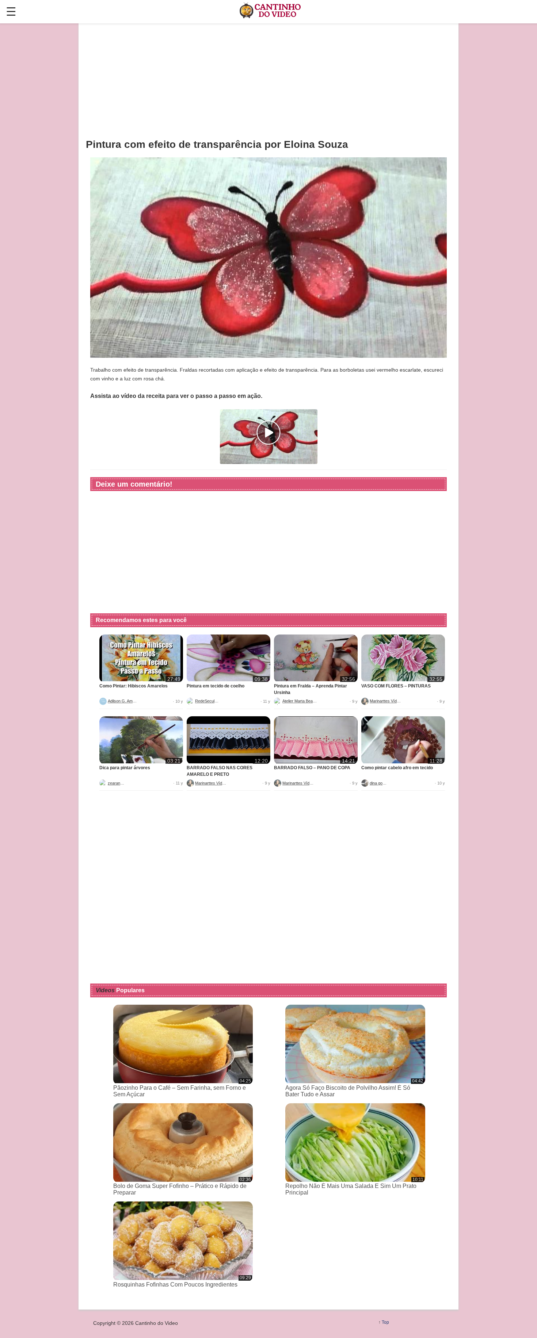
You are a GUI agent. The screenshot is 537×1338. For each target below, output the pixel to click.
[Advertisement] (268, 81)
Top (385, 1322)
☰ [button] (11, 11)
